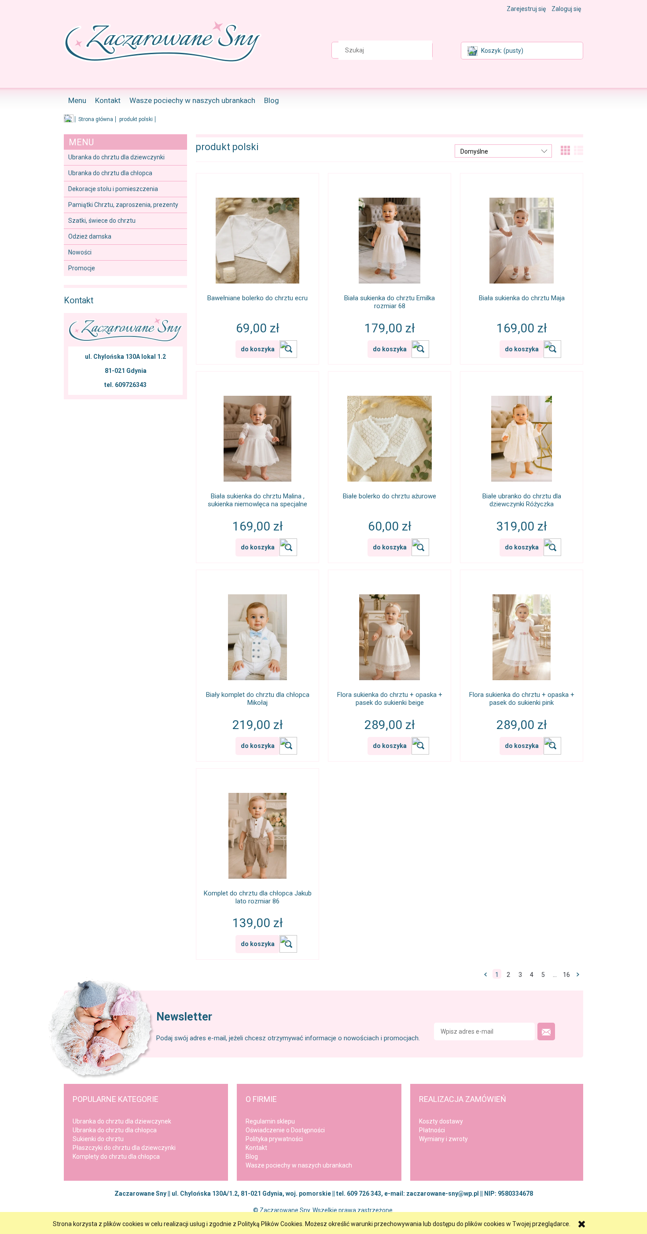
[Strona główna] (162, 49)
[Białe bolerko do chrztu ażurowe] (390, 433)
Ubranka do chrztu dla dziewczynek (122, 1121)
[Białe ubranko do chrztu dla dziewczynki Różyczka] (522, 433)
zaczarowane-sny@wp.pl (442, 1193)
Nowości (80, 252)
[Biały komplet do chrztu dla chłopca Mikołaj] (257, 631)
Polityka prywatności (274, 1138)
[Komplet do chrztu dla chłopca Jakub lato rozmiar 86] (257, 830)
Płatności (432, 1130)
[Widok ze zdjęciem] (570, 149)
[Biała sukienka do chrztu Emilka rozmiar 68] (390, 235)
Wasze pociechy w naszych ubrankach (299, 1165)
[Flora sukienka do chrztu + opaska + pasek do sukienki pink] (522, 631)
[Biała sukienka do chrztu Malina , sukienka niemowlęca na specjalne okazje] (257, 433)
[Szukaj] (448, 50)
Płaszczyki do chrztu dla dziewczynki (124, 1147)
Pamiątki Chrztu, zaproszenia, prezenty (123, 204)
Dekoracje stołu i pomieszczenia (113, 188)
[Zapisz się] (546, 1031)
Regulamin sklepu (270, 1121)
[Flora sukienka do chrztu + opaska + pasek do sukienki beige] (390, 631)
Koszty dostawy (441, 1121)
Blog (252, 1156)
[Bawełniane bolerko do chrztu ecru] (257, 235)
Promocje (81, 268)
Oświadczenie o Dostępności (285, 1130)
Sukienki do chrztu (98, 1138)
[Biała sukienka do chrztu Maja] (522, 235)
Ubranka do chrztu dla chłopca (110, 173)
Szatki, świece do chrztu (102, 220)
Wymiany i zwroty (443, 1138)
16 (566, 974)
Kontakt (256, 1147)
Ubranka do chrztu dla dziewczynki (116, 157)
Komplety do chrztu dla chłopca (116, 1156)
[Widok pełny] (583, 149)
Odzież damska (89, 236)
